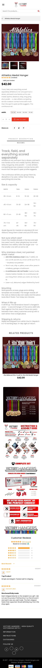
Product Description (21, 139)
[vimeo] (23, 128)
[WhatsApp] (28, 128)
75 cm (30, 112)
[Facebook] (14, 128)
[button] (6, 78)
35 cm (13, 112)
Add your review (9, 80)
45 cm (19, 112)
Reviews (21, 143)
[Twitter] (19, 128)
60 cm (25, 112)
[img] (6, 569)
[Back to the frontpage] (2, 18)
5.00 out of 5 (26, 542)
